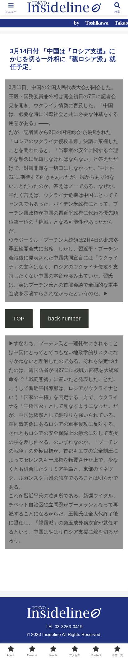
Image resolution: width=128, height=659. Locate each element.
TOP (19, 318)
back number (64, 318)
